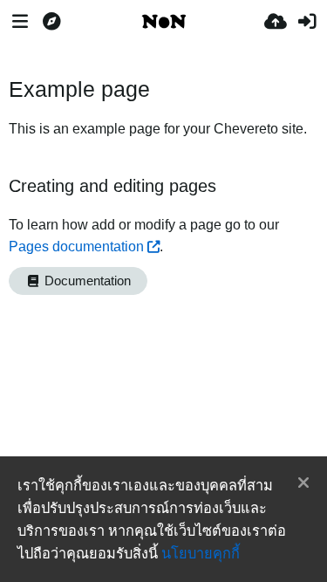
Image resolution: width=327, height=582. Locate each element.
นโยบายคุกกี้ (200, 553)
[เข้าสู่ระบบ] (307, 22)
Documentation (86, 281)
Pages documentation (76, 246)
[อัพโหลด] (275, 22)
